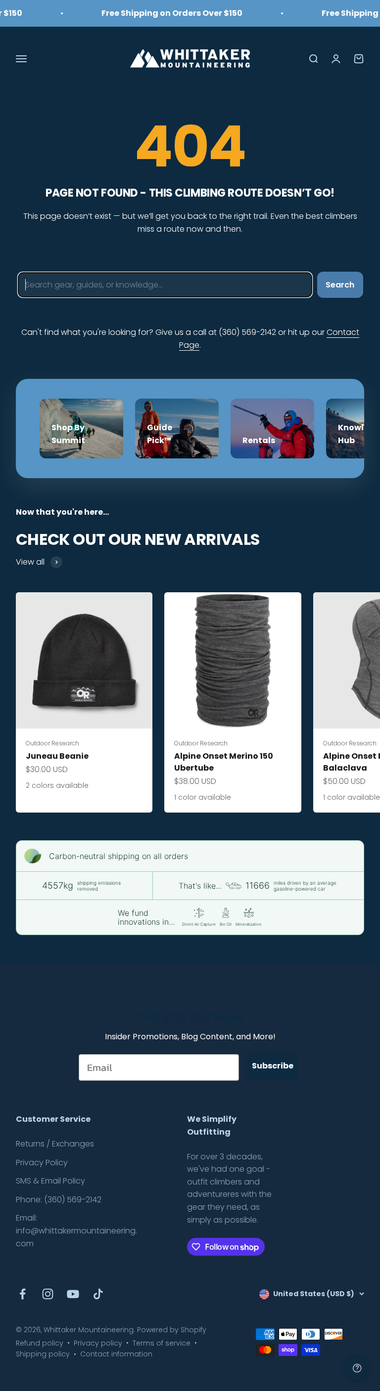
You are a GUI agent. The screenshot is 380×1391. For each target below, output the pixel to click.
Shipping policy (43, 1354)
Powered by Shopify (171, 1330)
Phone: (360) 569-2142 (58, 1199)
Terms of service (161, 1343)
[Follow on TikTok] (98, 1294)
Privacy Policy (42, 1162)
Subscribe (272, 1065)
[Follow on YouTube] (73, 1294)
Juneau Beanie (57, 756)
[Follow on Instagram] (47, 1294)
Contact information (116, 1354)
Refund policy (39, 1343)
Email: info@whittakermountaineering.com (76, 1230)
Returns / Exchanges (55, 1143)
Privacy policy (98, 1343)
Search (340, 284)
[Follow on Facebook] (22, 1294)
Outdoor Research (52, 743)
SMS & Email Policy (50, 1180)
